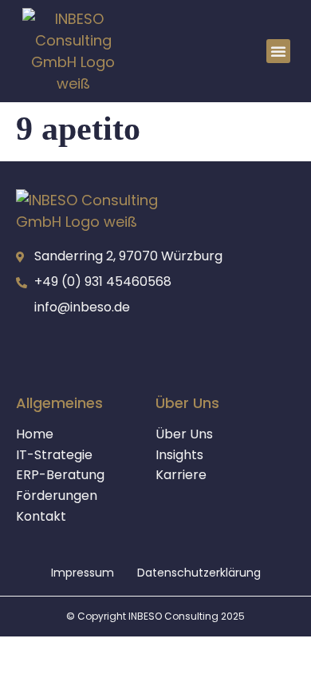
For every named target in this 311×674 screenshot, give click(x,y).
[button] (278, 51)
